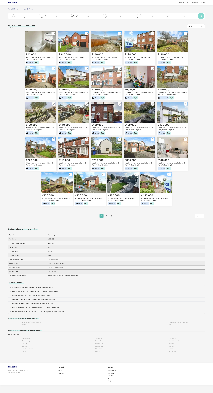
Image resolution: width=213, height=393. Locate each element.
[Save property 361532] (86, 33)
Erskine (171, 346)
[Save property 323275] (103, 174)
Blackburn (98, 349)
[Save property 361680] (53, 33)
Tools (109, 381)
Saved (203, 2)
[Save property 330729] (86, 139)
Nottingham (173, 338)
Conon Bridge (26, 341)
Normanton (172, 351)
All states (61, 373)
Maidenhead (26, 338)
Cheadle (24, 343)
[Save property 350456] (119, 68)
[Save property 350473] (86, 68)
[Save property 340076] (119, 104)
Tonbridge (98, 338)
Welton (171, 343)
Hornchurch (99, 343)
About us (111, 373)
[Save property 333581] (185, 104)
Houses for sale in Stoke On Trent (178, 323)
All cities (195, 2)
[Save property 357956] (185, 33)
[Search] (201, 16)
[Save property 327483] (152, 139)
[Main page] (16, 2)
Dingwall (98, 341)
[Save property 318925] (169, 174)
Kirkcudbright (100, 346)
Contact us (111, 376)
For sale (181, 2)
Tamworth (25, 351)
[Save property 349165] (185, 68)
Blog (187, 2)
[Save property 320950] (136, 174)
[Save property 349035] (53, 104)
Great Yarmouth (174, 341)
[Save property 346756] (86, 104)
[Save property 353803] (53, 68)
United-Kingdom (13, 9)
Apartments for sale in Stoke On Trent (31, 323)
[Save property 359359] (152, 33)
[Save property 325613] (70, 174)
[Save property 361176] (119, 33)
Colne (171, 349)
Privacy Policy (112, 370)
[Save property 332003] (53, 139)
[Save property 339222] (152, 104)
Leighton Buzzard (28, 349)
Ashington (25, 346)
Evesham (98, 351)
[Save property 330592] (119, 139)
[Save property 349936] (152, 68)
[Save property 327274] (185, 139)
